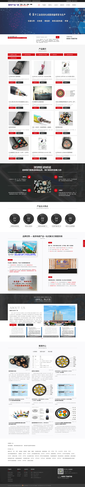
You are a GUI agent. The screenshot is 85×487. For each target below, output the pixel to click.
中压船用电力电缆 (26, 458)
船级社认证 (41, 39)
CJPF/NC (24, 456)
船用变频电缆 (70, 54)
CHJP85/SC (59, 453)
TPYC (56, 451)
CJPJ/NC (20, 456)
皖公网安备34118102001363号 (29, 485)
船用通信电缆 (53, 453)
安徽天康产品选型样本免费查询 (29, 445)
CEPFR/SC (59, 458)
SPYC (49, 451)
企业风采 (21, 324)
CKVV (43, 40)
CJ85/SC (24, 453)
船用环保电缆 (48, 458)
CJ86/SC (28, 453)
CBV (45, 39)
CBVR (47, 39)
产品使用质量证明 (53, 456)
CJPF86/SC (37, 458)
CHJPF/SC (48, 453)
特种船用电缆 (13, 58)
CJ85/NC (72, 453)
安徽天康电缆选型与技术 (18, 445)
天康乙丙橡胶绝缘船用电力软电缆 (68, 458)
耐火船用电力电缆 (30, 456)
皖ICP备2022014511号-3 (42, 485)
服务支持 (62, 5)
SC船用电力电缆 (38, 451)
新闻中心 (50, 5)
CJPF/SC (32, 458)
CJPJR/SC (19, 460)
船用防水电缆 (41, 42)
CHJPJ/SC (43, 453)
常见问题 (50, 351)
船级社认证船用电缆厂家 (72, 473)
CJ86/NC (9, 456)
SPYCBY (65, 451)
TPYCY (69, 451)
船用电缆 (25, 451)
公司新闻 (35, 351)
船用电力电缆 (13, 54)
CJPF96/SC (43, 458)
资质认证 (29, 324)
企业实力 (56, 5)
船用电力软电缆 (30, 460)
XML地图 (49, 485)
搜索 (57, 37)
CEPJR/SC (54, 458)
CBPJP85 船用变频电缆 (12, 460)
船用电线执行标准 (55, 39)
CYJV (54, 40)
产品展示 (44, 5)
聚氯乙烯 (46, 40)
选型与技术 (42, 351)
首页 (39, 5)
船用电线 (50, 39)
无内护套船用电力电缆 (36, 453)
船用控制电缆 (51, 40)
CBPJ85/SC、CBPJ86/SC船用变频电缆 (42, 456)
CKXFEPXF (46, 42)
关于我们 (68, 5)
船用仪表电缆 (73, 456)
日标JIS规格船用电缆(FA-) (12, 453)
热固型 (29, 451)
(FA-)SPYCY (60, 451)
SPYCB (52, 451)
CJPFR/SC (24, 460)
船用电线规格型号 (39, 40)
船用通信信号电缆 (43, 54)
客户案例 (13, 324)
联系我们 (74, 5)
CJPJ (39, 41)
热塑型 (32, 451)
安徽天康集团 (10, 445)
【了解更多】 (38, 322)
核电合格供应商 (60, 456)
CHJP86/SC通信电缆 (66, 453)
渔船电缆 (20, 453)
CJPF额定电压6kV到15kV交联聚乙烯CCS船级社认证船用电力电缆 (47, 42)
